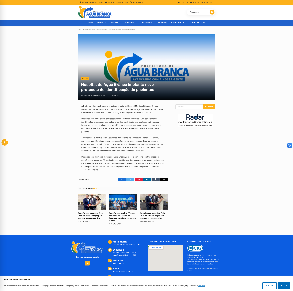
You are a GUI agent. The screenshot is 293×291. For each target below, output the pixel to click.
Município (114, 23)
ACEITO (284, 286)
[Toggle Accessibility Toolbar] (5, 142)
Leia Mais (201, 286)
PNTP (197, 268)
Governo (129, 23)
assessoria (194, 259)
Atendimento (177, 23)
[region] (146, 283)
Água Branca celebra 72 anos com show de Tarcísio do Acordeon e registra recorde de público (122, 217)
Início (90, 23)
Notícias (101, 23)
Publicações (146, 23)
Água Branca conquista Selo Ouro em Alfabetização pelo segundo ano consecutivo (90, 215)
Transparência (197, 23)
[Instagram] (87, 263)
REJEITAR (269, 286)
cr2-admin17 (88, 95)
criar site (201, 255)
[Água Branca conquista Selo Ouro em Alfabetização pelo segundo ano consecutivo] (92, 202)
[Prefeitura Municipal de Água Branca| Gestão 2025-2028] (95, 12)
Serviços (162, 23)
